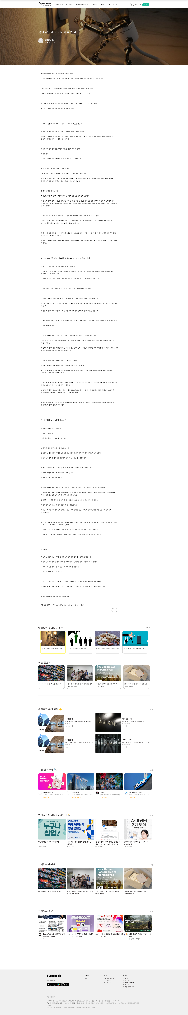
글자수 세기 (107, 980)
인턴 (124, 726)
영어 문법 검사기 (109, 978)
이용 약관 (126, 980)
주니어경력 (68, 726)
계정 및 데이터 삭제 (129, 987)
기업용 (137, 4)
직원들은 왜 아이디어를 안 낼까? (52, 649)
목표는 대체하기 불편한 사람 (77, 649)
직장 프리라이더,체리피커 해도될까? (107, 649)
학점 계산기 (107, 983)
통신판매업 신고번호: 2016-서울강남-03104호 (61, 1003)
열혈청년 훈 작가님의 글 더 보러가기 (63, 605)
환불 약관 (126, 985)
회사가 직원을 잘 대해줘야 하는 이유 (134, 649)
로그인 (146, 4)
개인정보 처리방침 (128, 983)
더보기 (151, 710)
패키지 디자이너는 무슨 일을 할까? (50, 684)
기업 (86, 978)
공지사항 (125, 978)
